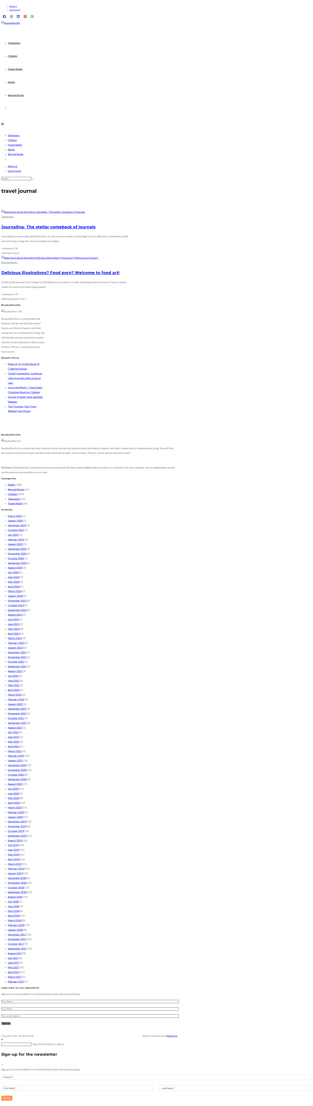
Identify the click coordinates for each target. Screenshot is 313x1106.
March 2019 (15, 863)
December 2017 (17, 934)
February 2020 (16, 812)
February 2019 (16, 868)
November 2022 (17, 657)
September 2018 (17, 892)
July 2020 (13, 788)
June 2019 (13, 849)
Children (12, 140)
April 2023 (14, 633)
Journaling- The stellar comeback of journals (48, 227)
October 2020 (16, 774)
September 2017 (17, 948)
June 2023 (13, 624)
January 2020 (15, 816)
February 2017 (16, 981)
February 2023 (16, 642)
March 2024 (15, 591)
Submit (6, 1098)
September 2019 (17, 835)
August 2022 (15, 671)
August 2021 (15, 727)
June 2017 (13, 962)
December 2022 (17, 652)
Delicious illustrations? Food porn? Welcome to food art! (60, 272)
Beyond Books (15, 154)
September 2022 (17, 666)
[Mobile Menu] (2, 123)
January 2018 (15, 929)
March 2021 (15, 751)
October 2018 (16, 887)
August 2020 (15, 783)
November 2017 (17, 939)
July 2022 (13, 675)
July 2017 (13, 958)
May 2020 (13, 797)
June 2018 (13, 906)
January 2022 (15, 704)
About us (13, 6)
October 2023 (16, 605)
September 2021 (17, 722)
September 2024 (17, 563)
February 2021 (16, 755)
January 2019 (15, 873)
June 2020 (13, 793)
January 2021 (15, 760)
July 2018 (13, 901)
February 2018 (16, 925)
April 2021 (14, 746)
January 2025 (15, 544)
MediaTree (171, 1035)
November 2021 (17, 713)
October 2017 (16, 943)
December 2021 (17, 708)
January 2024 (15, 595)
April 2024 (14, 586)
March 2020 (15, 807)
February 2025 (16, 539)
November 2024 (17, 553)
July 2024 (13, 572)
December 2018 (17, 878)
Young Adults (15, 144)
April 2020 (14, 802)
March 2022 (15, 694)
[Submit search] (33, 179)
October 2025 (16, 530)
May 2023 (13, 628)
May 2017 (13, 967)
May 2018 (13, 910)
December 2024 (17, 548)
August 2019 (15, 840)
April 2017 (14, 972)
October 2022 (16, 661)
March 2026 (15, 515)
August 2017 (15, 953)
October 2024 (16, 558)
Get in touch (14, 10)
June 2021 (13, 736)
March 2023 (15, 638)
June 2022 (13, 680)
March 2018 (15, 920)
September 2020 (17, 779)
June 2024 (13, 577)
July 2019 (13, 845)
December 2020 (17, 765)
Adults (11, 149)
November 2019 (17, 826)
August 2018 (15, 896)
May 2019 (13, 854)
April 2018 (14, 915)
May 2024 (13, 581)
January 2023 (15, 647)
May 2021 (13, 741)
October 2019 (16, 830)
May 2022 (13, 685)
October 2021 (16, 718)
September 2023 (17, 610)
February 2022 (16, 699)
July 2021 (13, 732)
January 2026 (15, 520)
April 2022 (14, 689)
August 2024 (15, 567)
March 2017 (15, 976)
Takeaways (14, 135)
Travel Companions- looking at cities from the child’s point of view (25, 378)
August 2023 (15, 614)
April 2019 (14, 859)
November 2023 (17, 600)
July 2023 (13, 619)
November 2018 (17, 882)
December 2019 (17, 821)
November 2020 (17, 769)
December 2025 (17, 525)
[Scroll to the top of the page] (2, 1039)
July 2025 (13, 534)
